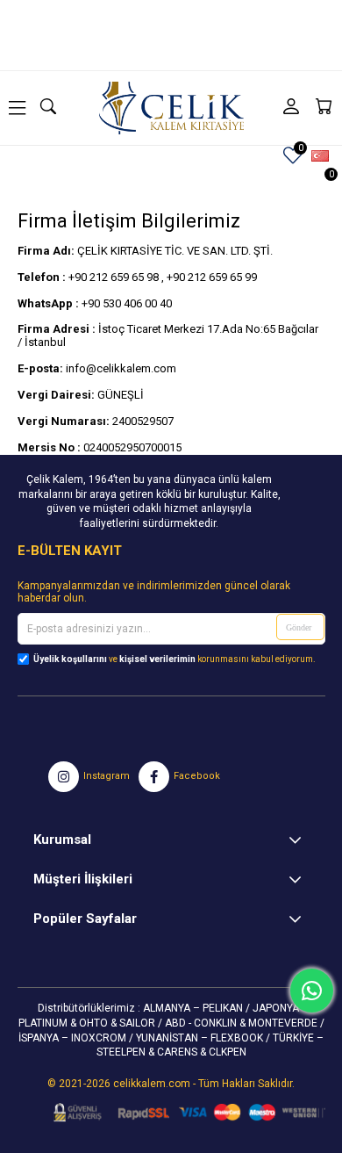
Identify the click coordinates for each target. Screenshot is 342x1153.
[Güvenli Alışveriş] (183, 1112)
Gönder (298, 627)
